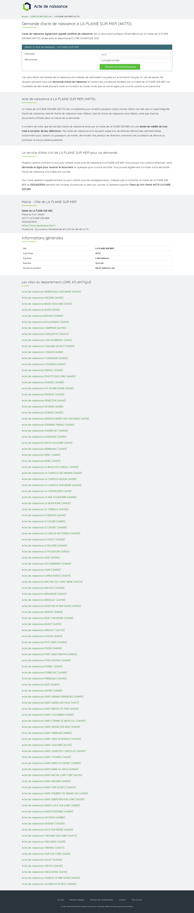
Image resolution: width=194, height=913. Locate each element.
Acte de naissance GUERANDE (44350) (44, 436)
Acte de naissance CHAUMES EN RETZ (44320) (48, 346)
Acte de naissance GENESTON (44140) (44, 400)
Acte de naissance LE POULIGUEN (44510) (45, 551)
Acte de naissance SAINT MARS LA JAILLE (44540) (50, 769)
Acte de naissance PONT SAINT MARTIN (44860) (49, 654)
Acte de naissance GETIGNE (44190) (42, 406)
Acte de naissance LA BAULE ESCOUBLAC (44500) (50, 467)
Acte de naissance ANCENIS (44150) (42, 297)
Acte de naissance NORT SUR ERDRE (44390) (47, 618)
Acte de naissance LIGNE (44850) (41, 569)
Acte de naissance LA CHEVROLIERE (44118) (47, 491)
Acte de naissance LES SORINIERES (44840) (46, 563)
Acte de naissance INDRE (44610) (41, 461)
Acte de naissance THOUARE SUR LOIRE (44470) (49, 835)
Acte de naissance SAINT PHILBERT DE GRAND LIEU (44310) (55, 793)
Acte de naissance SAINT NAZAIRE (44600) (46, 781)
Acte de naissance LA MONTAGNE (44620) (46, 503)
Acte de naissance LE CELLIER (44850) (44, 521)
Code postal (30, 53)
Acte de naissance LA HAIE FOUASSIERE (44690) (49, 497)
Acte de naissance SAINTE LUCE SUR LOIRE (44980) (51, 805)
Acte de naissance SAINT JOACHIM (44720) (47, 745)
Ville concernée (31, 59)
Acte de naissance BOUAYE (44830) (42, 316)
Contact (122, 900)
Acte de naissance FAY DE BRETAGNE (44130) (48, 388)
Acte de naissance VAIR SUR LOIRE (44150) (46, 853)
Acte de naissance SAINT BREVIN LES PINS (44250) (50, 708)
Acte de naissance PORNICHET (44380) (44, 672)
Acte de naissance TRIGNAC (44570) (43, 847)
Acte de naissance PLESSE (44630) (42, 648)
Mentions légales (76, 900)
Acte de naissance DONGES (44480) (43, 382)
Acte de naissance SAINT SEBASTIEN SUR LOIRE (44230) (53, 799)
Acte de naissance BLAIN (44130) (41, 309)
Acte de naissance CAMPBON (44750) (44, 328)
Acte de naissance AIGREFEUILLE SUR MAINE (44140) (51, 291)
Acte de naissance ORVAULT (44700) (43, 630)
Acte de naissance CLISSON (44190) (42, 352)
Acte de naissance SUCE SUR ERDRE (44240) (47, 829)
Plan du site (137, 900)
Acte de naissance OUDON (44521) (42, 636)
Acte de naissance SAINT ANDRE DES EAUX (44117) (50, 702)
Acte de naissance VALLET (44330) (42, 859)
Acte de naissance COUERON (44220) (44, 364)
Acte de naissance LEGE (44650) (41, 557)
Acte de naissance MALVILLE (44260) (43, 588)
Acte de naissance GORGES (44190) (42, 412)
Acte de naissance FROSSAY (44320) (43, 394)
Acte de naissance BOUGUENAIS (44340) (45, 322)
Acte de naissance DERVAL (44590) (42, 370)
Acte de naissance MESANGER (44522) (44, 593)
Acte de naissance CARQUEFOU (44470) (45, 334)
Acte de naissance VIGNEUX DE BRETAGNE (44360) (51, 878)
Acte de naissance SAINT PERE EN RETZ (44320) (49, 787)
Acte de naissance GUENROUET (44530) (45, 430)
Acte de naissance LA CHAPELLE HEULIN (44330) (49, 479)
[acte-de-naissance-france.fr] (45, 6)
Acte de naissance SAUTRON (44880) (43, 817)
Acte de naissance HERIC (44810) (41, 455)
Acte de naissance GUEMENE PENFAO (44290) (48, 424)
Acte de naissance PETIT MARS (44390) (44, 642)
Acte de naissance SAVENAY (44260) (43, 823)
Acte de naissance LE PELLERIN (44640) (44, 545)
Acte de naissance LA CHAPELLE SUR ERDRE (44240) (51, 485)
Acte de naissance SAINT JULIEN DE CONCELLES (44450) (54, 751)
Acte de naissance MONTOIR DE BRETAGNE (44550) (51, 606)
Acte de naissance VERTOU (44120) (42, 866)
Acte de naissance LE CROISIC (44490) (44, 527)
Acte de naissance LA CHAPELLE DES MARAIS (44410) (52, 473)
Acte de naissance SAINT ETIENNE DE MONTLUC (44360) (54, 720)
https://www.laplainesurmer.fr (39, 225)
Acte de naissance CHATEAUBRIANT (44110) (47, 340)
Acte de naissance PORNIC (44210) (42, 666)
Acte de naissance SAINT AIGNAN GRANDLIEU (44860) (53, 696)
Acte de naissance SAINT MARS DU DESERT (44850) (51, 763)
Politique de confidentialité (101, 900)
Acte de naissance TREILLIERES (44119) (44, 841)
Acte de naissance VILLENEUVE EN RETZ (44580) (49, 884)
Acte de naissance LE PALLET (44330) (43, 539)
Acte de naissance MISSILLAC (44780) (44, 600)
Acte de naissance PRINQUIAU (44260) (44, 678)
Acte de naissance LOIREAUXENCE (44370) (46, 575)
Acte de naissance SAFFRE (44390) (42, 690)
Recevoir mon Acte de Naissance (120, 66)
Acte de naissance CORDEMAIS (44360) (45, 358)
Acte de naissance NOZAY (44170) (41, 624)
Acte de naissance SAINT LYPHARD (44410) (46, 757)
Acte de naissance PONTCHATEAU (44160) (46, 660)
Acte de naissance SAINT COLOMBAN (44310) (48, 714)
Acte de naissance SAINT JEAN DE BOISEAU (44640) (51, 739)
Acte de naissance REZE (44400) (41, 684)
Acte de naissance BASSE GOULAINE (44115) (47, 303)
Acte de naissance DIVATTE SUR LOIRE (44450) (49, 376)
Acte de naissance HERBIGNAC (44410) (44, 449)
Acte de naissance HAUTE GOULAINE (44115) (47, 442)
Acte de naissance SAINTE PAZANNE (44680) (47, 811)
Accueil (25, 16)
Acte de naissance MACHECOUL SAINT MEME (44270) (52, 581)
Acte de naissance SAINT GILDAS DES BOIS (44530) (51, 727)
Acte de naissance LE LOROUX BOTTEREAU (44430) (51, 533)
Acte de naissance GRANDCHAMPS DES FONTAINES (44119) (55, 418)
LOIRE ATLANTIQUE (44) (41, 16)
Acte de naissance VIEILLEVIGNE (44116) (44, 872)
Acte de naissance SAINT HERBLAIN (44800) (47, 733)
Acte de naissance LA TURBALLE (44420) (45, 509)
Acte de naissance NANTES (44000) (42, 612)
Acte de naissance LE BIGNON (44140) (44, 515)
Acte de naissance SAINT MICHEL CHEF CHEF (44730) (52, 775)
